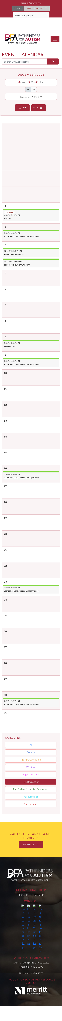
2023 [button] (37, 97)
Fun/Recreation (31, 781)
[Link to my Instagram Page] (40, 929)
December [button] (25, 97)
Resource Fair (30, 796)
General (31, 752)
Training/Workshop (31, 759)
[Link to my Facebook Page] (23, 927)
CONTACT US (29, 845)
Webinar (30, 767)
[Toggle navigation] (55, 39)
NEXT (38, 108)
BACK (23, 108)
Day (41, 82)
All (31, 744)
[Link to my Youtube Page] (34, 927)
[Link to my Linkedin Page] (28, 925)
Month (24, 82)
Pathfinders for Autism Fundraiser (30, 789)
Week (33, 82)
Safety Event (31, 803)
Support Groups (31, 774)
